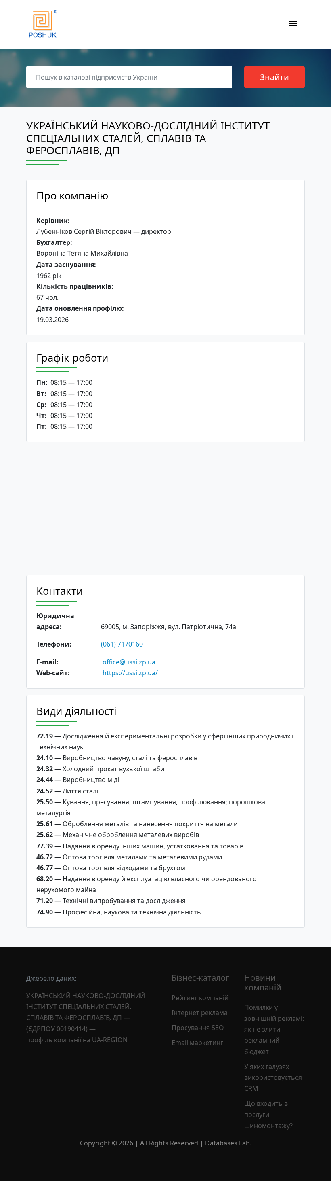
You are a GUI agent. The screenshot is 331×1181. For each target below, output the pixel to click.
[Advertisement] (165, 508)
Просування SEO (198, 1027)
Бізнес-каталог (200, 977)
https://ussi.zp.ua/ (130, 672)
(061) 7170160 (122, 644)
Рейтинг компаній (200, 997)
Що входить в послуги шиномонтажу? (268, 1114)
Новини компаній (262, 982)
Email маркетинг (197, 1042)
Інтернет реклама (200, 1012)
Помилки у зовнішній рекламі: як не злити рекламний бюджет (274, 1029)
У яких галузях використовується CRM (273, 1077)
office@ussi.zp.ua (129, 661)
